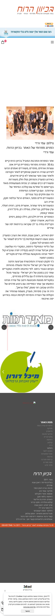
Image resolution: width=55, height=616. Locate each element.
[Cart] (3, 42)
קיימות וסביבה (46, 459)
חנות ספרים (47, 462)
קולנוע (49, 442)
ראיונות (49, 439)
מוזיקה (49, 428)
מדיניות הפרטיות (29, 607)
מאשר (27, 611)
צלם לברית (48, 436)
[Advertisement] (27, 74)
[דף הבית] (35, 11)
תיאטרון (49, 431)
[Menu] (52, 42)
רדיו (50, 445)
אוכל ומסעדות (46, 453)
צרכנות (49, 456)
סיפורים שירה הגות (44, 425)
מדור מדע (48, 465)
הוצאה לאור (47, 451)
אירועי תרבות (47, 434)
